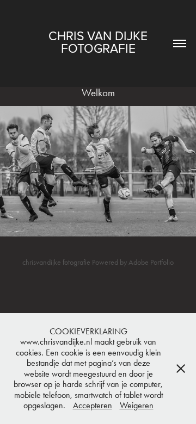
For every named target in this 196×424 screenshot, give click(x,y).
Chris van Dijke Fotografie (99, 42)
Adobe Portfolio (151, 262)
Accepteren (92, 405)
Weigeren (137, 405)
